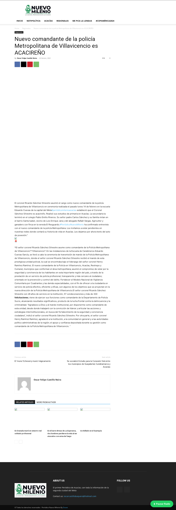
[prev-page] (16, 441)
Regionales (63, 20)
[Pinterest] (30, 64)
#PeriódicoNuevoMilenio (72, 224)
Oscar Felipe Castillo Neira (27, 58)
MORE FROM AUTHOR (46, 402)
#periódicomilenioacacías (64, 210)
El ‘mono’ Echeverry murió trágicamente (33, 361)
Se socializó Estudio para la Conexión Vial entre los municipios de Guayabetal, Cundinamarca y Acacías (88, 364)
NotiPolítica (33, 20)
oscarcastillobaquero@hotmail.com (80, 496)
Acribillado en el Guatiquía (91, 431)
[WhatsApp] (36, 64)
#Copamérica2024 (105, 20)
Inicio (19, 20)
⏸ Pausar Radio (161, 504)
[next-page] (20, 441)
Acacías (48, 20)
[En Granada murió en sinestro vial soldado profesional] (30, 418)
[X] (23, 64)
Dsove (65, 507)
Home (17, 28)
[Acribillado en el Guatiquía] (95, 418)
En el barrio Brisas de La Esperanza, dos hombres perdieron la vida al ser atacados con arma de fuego (62, 433)
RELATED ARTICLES (24, 402)
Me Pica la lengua (82, 20)
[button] (158, 21)
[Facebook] (17, 64)
